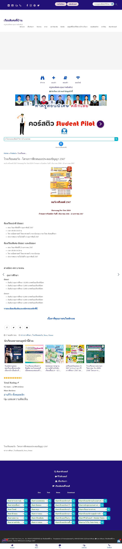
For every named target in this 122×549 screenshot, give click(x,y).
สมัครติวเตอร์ (73, 4)
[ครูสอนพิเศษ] (61, 110)
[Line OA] (16, 5)
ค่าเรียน (103, 27)
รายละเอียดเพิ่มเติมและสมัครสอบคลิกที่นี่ (20, 309)
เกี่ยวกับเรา (30, 27)
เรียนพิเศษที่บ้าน (13, 20)
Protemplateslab (67, 538)
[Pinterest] (35, 5)
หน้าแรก (22, 27)
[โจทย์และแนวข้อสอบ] (119, 541)
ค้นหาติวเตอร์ (113, 27)
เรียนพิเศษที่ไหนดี (62, 486)
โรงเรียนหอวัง (37, 335)
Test (48, 492)
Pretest (13, 153)
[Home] (9, 5)
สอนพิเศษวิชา (94, 27)
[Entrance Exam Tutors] (65, 78)
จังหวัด (62, 27)
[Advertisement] (61, 50)
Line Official (100, 538)
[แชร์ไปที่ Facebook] (7, 328)
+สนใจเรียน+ (61, 4)
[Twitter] (38, 5)
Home (6, 153)
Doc (39, 492)
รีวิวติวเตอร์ (62, 476)
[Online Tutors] (78, 78)
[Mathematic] (53, 78)
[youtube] (12, 5)
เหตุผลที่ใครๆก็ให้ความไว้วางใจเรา (77, 27)
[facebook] (27, 5)
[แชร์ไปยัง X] (13, 328)
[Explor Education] (42, 78)
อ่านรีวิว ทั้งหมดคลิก (14, 394)
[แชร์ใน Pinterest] (20, 328)
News (46, 335)
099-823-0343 (79, 538)
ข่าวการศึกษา (26, 335)
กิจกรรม (39, 27)
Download (71, 492)
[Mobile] (20, 5)
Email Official (90, 538)
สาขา (46, 27)
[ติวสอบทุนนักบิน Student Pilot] (61, 135)
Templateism (57, 538)
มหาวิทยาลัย (54, 27)
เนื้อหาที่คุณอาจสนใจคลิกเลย (61, 318)
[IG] (31, 5)
